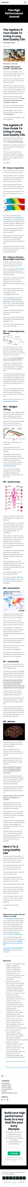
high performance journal (9, 42)
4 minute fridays (6, 1085)
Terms (14, 1182)
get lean (4, 1091)
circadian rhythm (6, 1089)
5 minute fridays (6, 1087)
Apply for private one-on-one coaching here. (13, 943)
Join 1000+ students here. (14, 934)
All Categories (5, 1083)
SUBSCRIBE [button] (14, 1153)
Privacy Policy (7, 1182)
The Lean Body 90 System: (12, 919)
